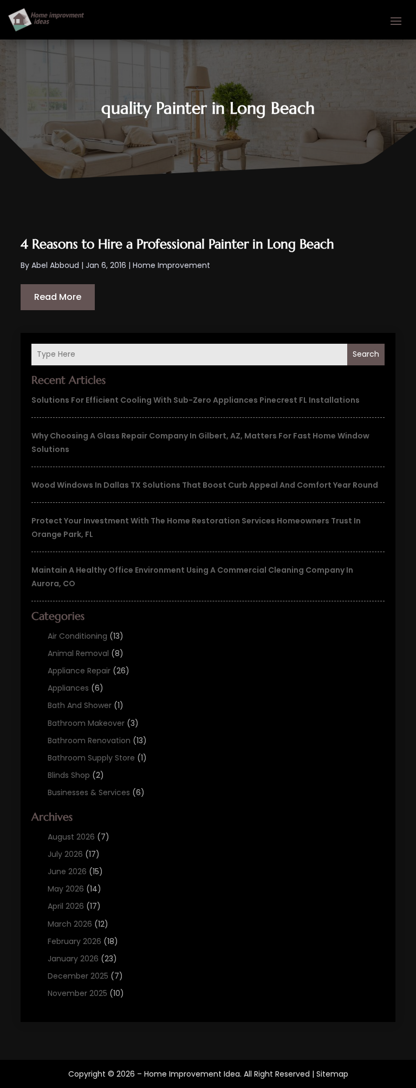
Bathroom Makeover (86, 723)
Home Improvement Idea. (193, 1074)
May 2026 (66, 888)
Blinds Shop (69, 775)
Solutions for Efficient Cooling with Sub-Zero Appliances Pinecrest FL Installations (195, 400)
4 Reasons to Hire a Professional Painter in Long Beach (177, 244)
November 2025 (77, 993)
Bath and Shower (80, 705)
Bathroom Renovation (89, 740)
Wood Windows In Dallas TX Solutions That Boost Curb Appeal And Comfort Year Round (204, 485)
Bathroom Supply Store (91, 757)
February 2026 (74, 941)
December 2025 (78, 976)
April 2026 (66, 906)
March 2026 (70, 924)
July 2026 (65, 854)
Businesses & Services (89, 792)
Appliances (68, 688)
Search (366, 354)
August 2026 (71, 836)
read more (57, 297)
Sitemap (332, 1074)
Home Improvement (171, 265)
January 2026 (73, 958)
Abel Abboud (55, 265)
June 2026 (67, 871)
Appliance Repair (79, 670)
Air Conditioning (77, 636)
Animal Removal (78, 653)
